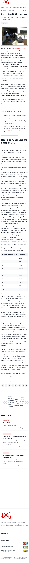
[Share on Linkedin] (9, 385)
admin (26, 11)
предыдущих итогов (19, 48)
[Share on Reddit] (16, 385)
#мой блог (4, 23)
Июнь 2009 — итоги (10, 423)
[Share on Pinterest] (12, 385)
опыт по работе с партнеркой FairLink (13, 351)
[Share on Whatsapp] (19, 385)
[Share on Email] (23, 385)
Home (2, 7)
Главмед (17, 115)
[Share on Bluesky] (26, 385)
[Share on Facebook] (6, 385)
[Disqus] (14, 485)
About (2, 536)
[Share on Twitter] (2, 385)
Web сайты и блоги (7, 434)
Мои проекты (9, 7)
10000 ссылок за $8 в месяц (16, 131)
